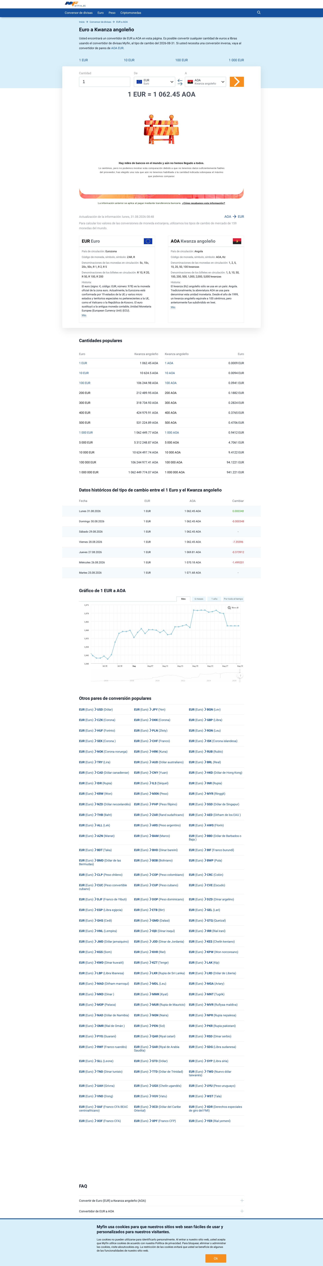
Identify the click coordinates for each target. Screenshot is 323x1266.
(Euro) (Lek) (94, 825)
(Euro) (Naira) (151, 1015)
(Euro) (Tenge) (151, 962)
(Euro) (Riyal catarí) (154, 1036)
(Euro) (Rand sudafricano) (159, 815)
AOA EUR (117, 48)
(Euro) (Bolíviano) (153, 860)
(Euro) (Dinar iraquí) (154, 931)
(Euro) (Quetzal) (207, 920)
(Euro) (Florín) (206, 825)
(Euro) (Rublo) (206, 751)
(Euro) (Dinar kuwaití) (101, 962)
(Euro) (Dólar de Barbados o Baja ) (215, 837)
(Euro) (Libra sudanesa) (212, 1047)
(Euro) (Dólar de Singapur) (214, 804)
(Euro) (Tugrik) (206, 994)
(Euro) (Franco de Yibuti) (103, 899)
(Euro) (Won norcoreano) (213, 952)
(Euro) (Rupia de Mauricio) (159, 1004)
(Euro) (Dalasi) (152, 920)
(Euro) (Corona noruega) (103, 751)
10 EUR (129, 60)
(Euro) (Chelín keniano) (212, 941)
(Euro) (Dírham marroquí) (104, 983)
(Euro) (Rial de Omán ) (102, 1026)
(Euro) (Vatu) (150, 1096)
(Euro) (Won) (95, 793)
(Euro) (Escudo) (207, 885)
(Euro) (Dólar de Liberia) (212, 973)
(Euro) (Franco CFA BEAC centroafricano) (103, 1108)
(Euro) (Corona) (97, 720)
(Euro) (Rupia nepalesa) (212, 1015)
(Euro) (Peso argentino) (157, 825)
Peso (112, 12)
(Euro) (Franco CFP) (155, 1121)
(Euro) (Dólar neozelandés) (105, 804)
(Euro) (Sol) (149, 1026)
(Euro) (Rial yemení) (209, 1121)
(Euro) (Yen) (149, 709)
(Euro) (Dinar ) (96, 994)
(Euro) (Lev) (205, 709)
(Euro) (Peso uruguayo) (212, 1085)
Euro (101, 12)
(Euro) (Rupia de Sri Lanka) (159, 973)
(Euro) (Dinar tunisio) (100, 1071)
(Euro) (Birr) (149, 910)
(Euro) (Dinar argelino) (211, 899)
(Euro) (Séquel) (151, 783)
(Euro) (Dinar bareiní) (156, 850)
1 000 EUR (236, 60)
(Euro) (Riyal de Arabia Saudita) (156, 1048)
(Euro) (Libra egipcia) (100, 910)
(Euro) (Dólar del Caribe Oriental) (157, 1108)
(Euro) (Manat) (97, 836)
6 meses (199, 598)
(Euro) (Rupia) (95, 783)
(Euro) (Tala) (205, 1096)
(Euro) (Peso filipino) (155, 804)
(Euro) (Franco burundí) (211, 850)
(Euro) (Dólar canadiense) (104, 772)
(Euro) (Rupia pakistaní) (212, 1026)
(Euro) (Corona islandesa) (213, 741)
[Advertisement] (161, 1155)
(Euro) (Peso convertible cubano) (103, 887)
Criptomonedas (130, 12)
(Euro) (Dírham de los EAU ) (215, 815)
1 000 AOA (172, 432)
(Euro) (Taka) (95, 850)
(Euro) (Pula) (205, 860)
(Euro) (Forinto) (97, 730)
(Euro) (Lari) (204, 910)
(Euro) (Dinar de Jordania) (159, 941)
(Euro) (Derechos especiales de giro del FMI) (215, 1108)
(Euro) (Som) (95, 952)
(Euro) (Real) (205, 762)
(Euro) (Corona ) (97, 741)
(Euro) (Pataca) (97, 1004)
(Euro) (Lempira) (98, 931)
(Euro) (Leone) (96, 1061)
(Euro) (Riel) (150, 952)
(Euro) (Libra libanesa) (101, 973)
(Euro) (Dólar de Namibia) (104, 1015)
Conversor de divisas (79, 12)
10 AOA (170, 373)
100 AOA (171, 382)
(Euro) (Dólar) (96, 709)
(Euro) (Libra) (205, 720)
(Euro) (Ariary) (206, 983)
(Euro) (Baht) (95, 815)
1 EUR (83, 60)
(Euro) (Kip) (204, 962)
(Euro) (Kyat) (151, 994)
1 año (214, 598)
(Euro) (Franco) (152, 741)
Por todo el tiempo (233, 598)
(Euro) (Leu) (205, 730)
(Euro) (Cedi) (95, 920)
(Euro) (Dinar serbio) (210, 1036)
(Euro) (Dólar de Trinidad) (158, 1071)
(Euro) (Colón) (206, 874)
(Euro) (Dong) (96, 1096)
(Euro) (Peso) (151, 793)
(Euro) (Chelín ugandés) (157, 1085)
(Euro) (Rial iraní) (207, 931)
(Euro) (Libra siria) (208, 1061)
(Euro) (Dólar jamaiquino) (104, 941)
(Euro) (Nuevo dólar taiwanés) (210, 1073)
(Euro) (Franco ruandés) (103, 1047)
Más (84, 315)
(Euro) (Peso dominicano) (159, 899)
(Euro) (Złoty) (150, 730)
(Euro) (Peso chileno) (100, 874)
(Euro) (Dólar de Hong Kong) (215, 772)
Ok (216, 1258)
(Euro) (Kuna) (151, 751)
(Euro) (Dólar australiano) (159, 762)
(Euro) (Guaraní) (97, 1036)
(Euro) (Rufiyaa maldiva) (213, 1004)
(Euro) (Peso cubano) (156, 885)
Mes (183, 598)
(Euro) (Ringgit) (207, 793)
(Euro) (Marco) (152, 836)
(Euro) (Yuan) (151, 772)
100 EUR (181, 60)
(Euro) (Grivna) (97, 1085)
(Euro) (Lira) (94, 762)
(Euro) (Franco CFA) (100, 1121)
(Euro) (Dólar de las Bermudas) (100, 862)
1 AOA (169, 363)
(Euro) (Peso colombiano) (159, 874)
